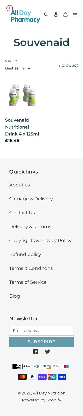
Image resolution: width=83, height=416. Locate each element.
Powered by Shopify (41, 400)
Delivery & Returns (30, 226)
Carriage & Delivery (31, 199)
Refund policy (25, 254)
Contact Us (22, 212)
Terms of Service (28, 282)
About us (19, 185)
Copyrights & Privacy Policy (40, 240)
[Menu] (75, 14)
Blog (14, 296)
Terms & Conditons (31, 268)
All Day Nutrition (49, 393)
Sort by (11, 61)
